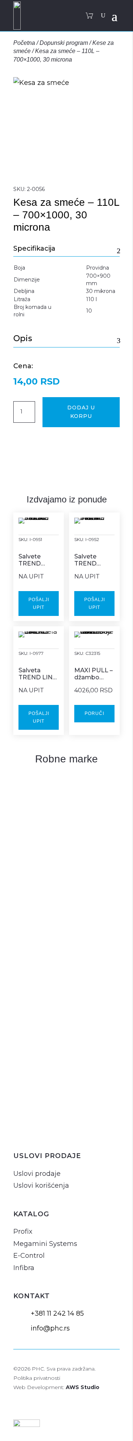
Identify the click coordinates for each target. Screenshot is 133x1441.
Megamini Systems (45, 1244)
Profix (23, 1231)
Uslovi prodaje (37, 1174)
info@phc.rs (50, 1328)
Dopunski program (64, 43)
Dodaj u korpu (81, 412)
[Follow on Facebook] (38, 1130)
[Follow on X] (56, 1130)
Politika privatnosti (36, 1378)
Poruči (94, 713)
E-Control (29, 1256)
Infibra (23, 1268)
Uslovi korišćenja (41, 1185)
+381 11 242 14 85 (57, 1313)
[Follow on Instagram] (20, 1130)
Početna (24, 43)
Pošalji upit (38, 603)
